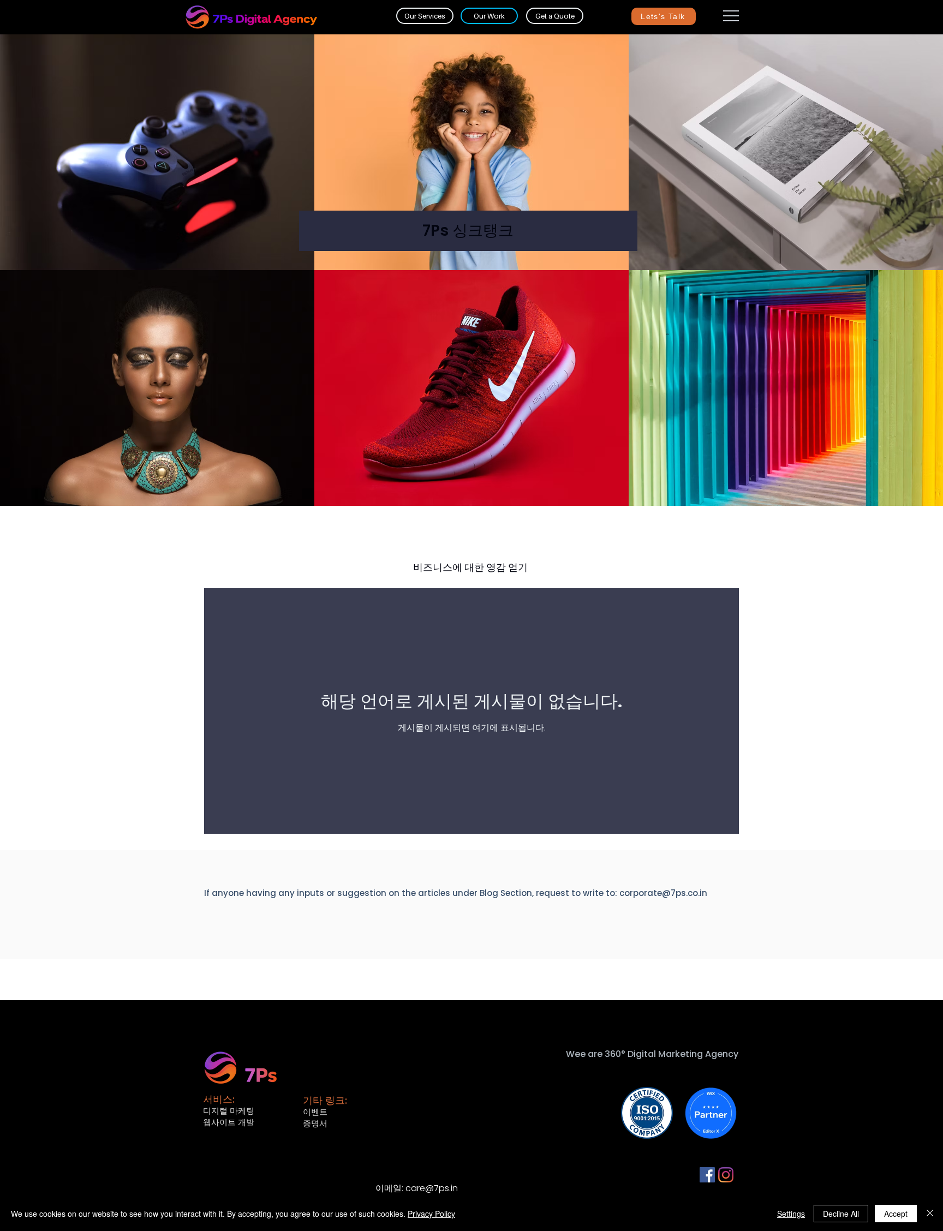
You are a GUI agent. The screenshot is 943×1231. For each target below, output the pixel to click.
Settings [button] (791, 1213)
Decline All (841, 1213)
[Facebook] (707, 1174)
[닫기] (929, 1213)
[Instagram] (725, 1174)
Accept (896, 1213)
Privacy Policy (431, 1213)
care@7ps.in (431, 1188)
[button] (731, 15)
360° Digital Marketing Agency (671, 1054)
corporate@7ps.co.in (663, 893)
